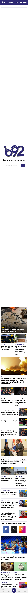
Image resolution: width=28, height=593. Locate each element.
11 (25, 440)
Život (15, 572)
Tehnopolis (4, 476)
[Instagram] (22, 529)
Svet (3, 327)
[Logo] (3, 2)
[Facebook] (6, 529)
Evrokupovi (4, 419)
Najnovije (10, 2)
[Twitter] (14, 529)
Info (2, 376)
